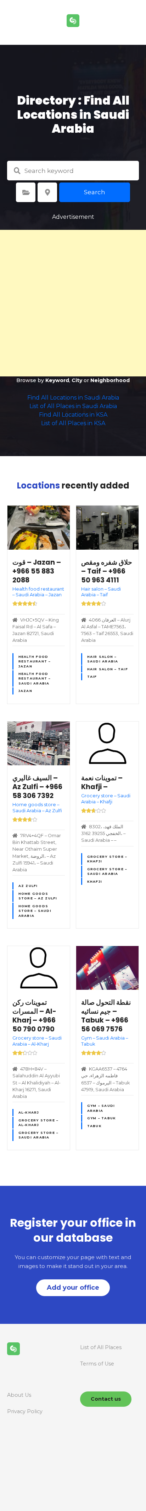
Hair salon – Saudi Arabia (102, 659)
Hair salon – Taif (107, 669)
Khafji (94, 881)
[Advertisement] (73, 303)
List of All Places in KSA (73, 423)
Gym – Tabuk (101, 1118)
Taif (92, 676)
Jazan (25, 691)
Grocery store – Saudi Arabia (107, 871)
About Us (19, 1395)
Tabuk (94, 1126)
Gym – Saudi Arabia (101, 1108)
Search (94, 192)
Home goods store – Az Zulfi (37, 896)
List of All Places (101, 1347)
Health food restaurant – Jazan (34, 661)
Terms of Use (97, 1364)
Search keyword (17, 171)
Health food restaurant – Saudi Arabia (34, 678)
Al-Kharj (28, 1112)
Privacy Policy (25, 1411)
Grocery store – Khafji (107, 859)
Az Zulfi (28, 886)
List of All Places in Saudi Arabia (73, 406)
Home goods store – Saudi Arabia (34, 911)
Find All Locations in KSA (73, 414)
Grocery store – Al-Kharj (38, 1122)
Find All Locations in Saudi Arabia (73, 397)
